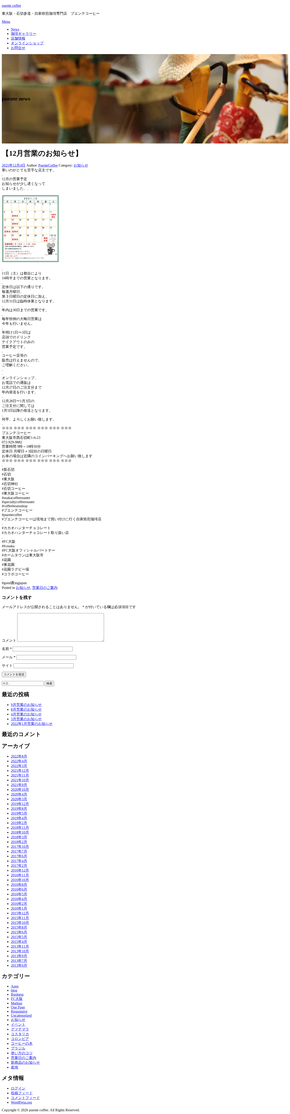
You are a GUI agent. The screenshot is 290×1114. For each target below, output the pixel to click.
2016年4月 (19, 899)
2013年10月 (20, 951)
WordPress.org (21, 1102)
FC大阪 (17, 999)
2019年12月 (20, 804)
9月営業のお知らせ (26, 705)
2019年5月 (19, 813)
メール (8, 657)
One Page (18, 1007)
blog (14, 990)
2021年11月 (20, 775)
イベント (18, 1024)
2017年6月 (19, 856)
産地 (14, 1067)
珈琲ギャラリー (23, 34)
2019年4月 (19, 818)
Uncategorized (21, 1015)
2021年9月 (19, 785)
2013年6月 (19, 965)
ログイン (18, 1088)
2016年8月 (19, 885)
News (15, 29)
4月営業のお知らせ (26, 714)
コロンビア (20, 1039)
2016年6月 (19, 889)
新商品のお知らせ (25, 1062)
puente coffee (11, 5)
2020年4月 (19, 794)
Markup (16, 1003)
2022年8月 (19, 756)
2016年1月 (19, 908)
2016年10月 (20, 880)
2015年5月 (19, 937)
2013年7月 (19, 961)
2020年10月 (20, 789)
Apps (15, 986)
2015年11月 (20, 918)
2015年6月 (19, 932)
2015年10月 (20, 923)
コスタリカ (20, 1034)
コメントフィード (25, 1098)
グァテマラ (20, 1029)
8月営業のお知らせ (26, 709)
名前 (7, 649)
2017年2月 (19, 866)
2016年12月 (20, 870)
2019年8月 (19, 808)
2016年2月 (19, 904)
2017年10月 (20, 847)
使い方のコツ (22, 1053)
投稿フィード (22, 1093)
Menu (6, 22)
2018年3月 (19, 837)
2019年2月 (19, 823)
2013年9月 (19, 956)
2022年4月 (19, 761)
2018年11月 (20, 828)
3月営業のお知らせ (26, 719)
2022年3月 (19, 766)
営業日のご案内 (45, 588)
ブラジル (18, 1048)
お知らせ (81, 165)
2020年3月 (19, 799)
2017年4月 (19, 861)
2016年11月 (20, 875)
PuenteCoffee (48, 165)
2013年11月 (20, 946)
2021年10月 (20, 780)
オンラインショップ (27, 43)
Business (17, 994)
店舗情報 (18, 38)
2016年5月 (19, 894)
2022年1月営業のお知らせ (32, 724)
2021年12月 (20, 770)
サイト (7, 665)
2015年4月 (19, 942)
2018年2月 (19, 842)
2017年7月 (19, 851)
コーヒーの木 (22, 1043)
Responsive (19, 1011)
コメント (9, 640)
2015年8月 (19, 927)
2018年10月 (20, 832)
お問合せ (18, 48)
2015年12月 (20, 913)
